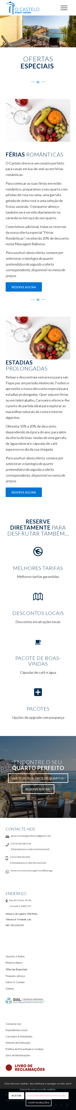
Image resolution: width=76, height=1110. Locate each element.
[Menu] (63, 8)
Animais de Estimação (18, 1042)
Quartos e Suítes (15, 956)
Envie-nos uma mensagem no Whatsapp (31, 870)
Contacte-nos (13, 1023)
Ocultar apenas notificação (47, 1095)
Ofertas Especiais (16, 969)
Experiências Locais (16, 1030)
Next (61, 120)
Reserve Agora (14, 962)
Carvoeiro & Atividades (19, 1036)
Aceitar (16, 1095)
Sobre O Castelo (15, 982)
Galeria (10, 988)
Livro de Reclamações (18, 1055)
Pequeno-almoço (15, 976)
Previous (14, 120)
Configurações (38, 1102)
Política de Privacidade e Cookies (24, 1049)
